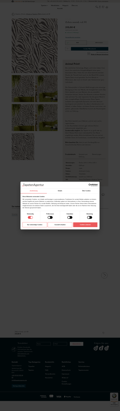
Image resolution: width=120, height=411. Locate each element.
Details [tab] (60, 191)
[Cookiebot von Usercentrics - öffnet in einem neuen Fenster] (90, 185)
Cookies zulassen (85, 224)
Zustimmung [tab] (34, 191)
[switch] (50, 217)
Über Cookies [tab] (86, 191)
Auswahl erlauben (60, 224)
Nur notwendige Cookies (34, 224)
